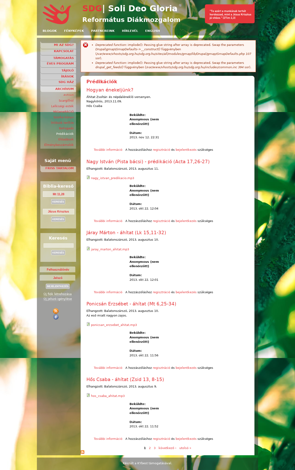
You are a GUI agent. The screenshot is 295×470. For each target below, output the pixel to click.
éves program (60, 63)
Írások (67, 76)
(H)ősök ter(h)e (62, 122)
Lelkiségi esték (62, 106)
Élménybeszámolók (59, 145)
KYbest (142, 463)
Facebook (56, 317)
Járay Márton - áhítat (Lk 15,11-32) (126, 232)
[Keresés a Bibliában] (230, 22)
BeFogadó (66, 128)
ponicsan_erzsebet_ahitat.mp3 (114, 325)
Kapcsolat (64, 51)
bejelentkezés (186, 149)
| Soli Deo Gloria (139, 8)
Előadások (66, 139)
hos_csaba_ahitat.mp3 (108, 396)
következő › (167, 448)
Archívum (64, 89)
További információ (108, 149)
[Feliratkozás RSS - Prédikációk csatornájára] (82, 453)
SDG (92, 8)
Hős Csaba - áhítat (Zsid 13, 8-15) (125, 379)
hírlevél (130, 31)
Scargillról (66, 100)
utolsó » (185, 448)
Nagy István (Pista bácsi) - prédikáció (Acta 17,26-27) (148, 161)
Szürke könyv (63, 117)
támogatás (63, 58)
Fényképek (74, 31)
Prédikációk (65, 134)
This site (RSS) (56, 311)
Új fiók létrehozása (58, 294)
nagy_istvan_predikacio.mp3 (112, 178)
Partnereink (103, 31)
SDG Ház (66, 82)
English (152, 31)
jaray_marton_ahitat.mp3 (110, 249)
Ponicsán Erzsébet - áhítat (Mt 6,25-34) (131, 304)
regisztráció (161, 149)
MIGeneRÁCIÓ (63, 111)
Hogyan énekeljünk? (109, 90)
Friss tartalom (59, 168)
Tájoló (68, 70)
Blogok (50, 31)
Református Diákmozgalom (131, 20)
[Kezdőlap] (57, 23)
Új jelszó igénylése (58, 299)
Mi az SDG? (64, 45)
